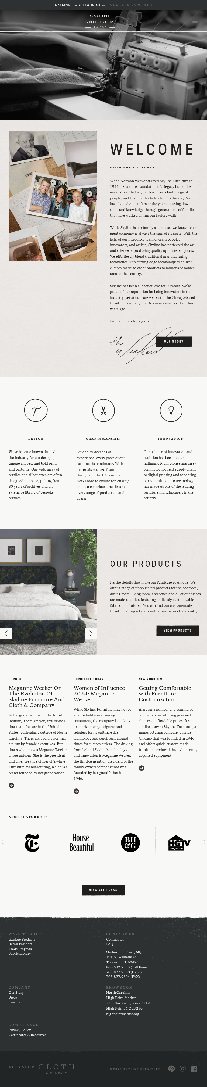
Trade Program (20, 949)
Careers (14, 1002)
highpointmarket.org (122, 1014)
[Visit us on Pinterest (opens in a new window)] (171, 1068)
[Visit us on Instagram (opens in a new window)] (182, 1068)
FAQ (109, 944)
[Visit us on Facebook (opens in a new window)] (194, 1069)
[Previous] (6, 633)
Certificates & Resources (27, 1035)
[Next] (91, 633)
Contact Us (115, 939)
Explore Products (22, 939)
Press (13, 997)
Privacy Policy (20, 1030)
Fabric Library (20, 953)
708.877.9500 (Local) (124, 972)
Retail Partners (20, 944)
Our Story (16, 993)
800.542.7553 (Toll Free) (126, 967)
